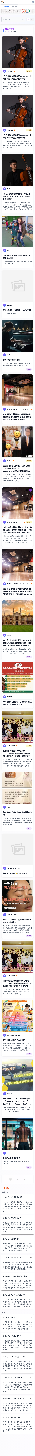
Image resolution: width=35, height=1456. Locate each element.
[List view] (31, 19)
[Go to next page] (28, 1179)
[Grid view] (28, 19)
